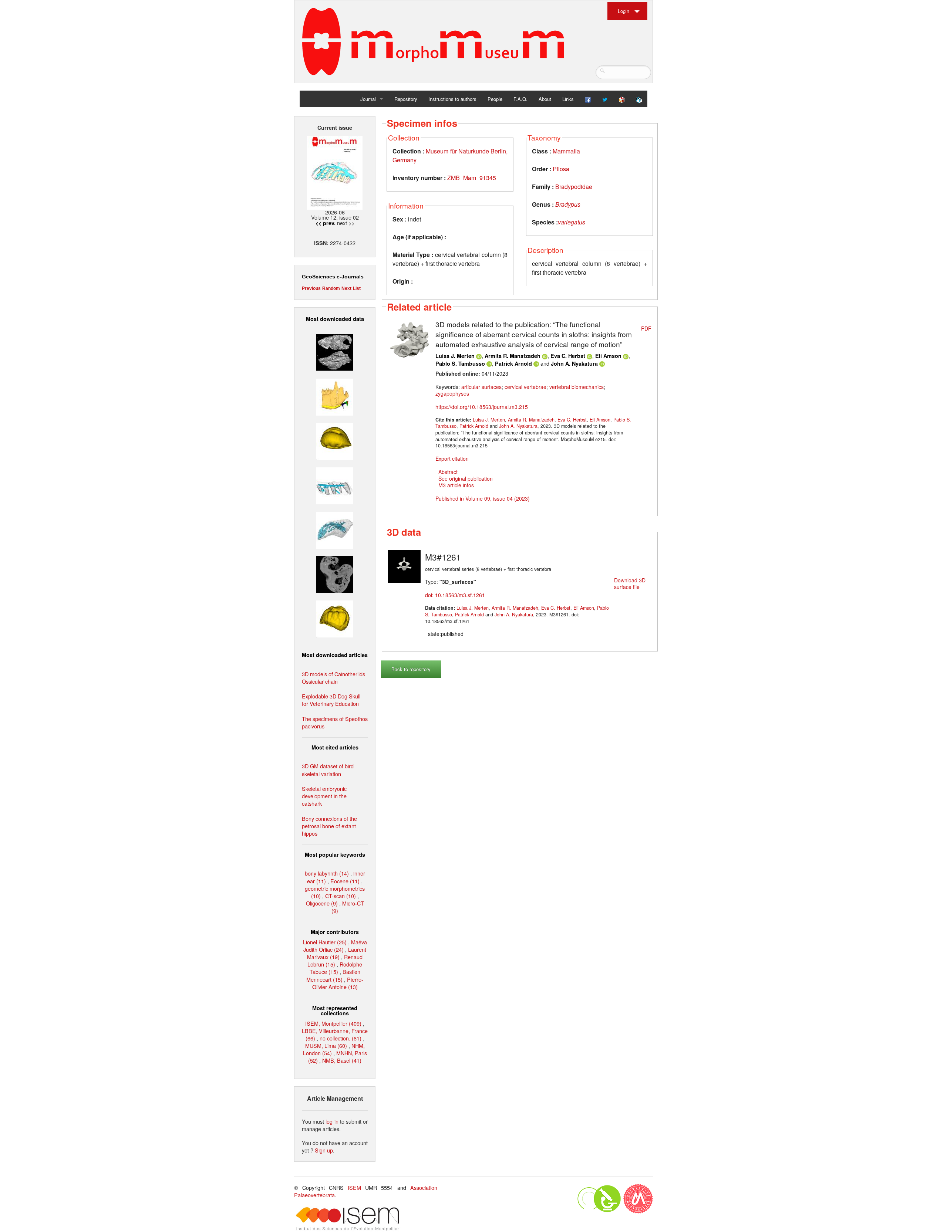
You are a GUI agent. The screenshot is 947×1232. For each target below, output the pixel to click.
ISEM (354, 1187)
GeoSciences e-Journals (333, 277)
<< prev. (326, 223)
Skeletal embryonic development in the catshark (324, 796)
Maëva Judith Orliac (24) (335, 945)
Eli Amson (608, 355)
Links (568, 98)
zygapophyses (452, 393)
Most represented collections (334, 1010)
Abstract (448, 471)
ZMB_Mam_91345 (471, 177)
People (495, 98)
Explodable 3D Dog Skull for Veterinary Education (331, 699)
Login (623, 10)
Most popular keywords (335, 854)
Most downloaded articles (335, 655)
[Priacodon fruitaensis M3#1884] (334, 396)
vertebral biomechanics (576, 386)
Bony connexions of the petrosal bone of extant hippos (329, 826)
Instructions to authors (452, 98)
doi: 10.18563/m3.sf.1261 (455, 595)
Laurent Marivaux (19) (336, 953)
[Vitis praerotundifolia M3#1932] (334, 440)
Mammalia (566, 151)
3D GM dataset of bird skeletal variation (328, 769)
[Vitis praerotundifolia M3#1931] (334, 574)
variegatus (571, 222)
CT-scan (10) (340, 896)
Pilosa (561, 169)
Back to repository (411, 669)
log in (332, 1121)
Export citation (452, 458)
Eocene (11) (345, 881)
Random (331, 288)
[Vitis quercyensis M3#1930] (334, 618)
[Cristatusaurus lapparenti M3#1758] (334, 485)
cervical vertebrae (525, 386)
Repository (405, 98)
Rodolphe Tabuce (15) (336, 967)
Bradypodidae (573, 186)
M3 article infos (456, 485)
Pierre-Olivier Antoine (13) (338, 983)
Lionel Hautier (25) (325, 942)
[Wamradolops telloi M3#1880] (334, 351)
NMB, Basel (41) (341, 1060)
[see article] (409, 338)
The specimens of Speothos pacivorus (335, 722)
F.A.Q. (520, 98)
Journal (368, 98)
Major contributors (335, 931)
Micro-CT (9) (347, 906)
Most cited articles (334, 747)
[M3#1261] (404, 565)
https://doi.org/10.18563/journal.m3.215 (481, 406)
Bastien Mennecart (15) (333, 975)
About (545, 98)
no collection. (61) (340, 1038)
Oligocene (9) (322, 903)
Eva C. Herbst (567, 355)
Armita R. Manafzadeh (512, 355)
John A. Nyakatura (574, 363)
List (357, 288)
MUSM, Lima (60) (326, 1045)
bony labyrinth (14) (327, 873)
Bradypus (567, 204)
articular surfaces (481, 386)
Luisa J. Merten (455, 355)
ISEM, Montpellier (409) (333, 1023)
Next (346, 288)
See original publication (465, 478)
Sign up (324, 1150)
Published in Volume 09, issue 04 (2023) (482, 498)
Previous (311, 288)
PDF (646, 328)
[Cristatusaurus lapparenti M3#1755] (334, 529)
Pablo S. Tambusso (460, 363)
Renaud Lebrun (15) (335, 960)
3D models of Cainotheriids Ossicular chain (333, 677)
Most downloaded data (335, 318)
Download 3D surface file (630, 583)
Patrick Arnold (513, 363)
